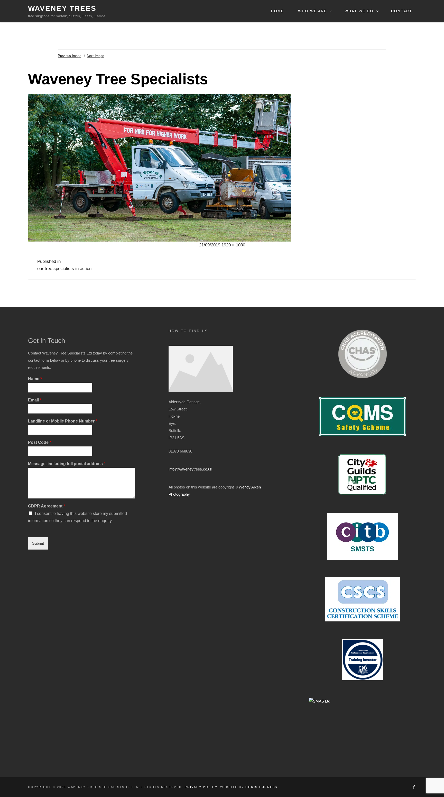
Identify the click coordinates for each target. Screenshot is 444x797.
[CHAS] (362, 354)
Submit (38, 543)
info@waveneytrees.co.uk (190, 469)
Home (277, 11)
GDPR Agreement (46, 506)
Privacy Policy (201, 787)
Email (34, 400)
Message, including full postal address (66, 464)
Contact (401, 11)
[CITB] (362, 536)
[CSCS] (362, 599)
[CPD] (362, 659)
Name (35, 379)
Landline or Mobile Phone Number (62, 421)
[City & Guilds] (362, 474)
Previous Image (69, 56)
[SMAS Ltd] (362, 723)
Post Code (39, 442)
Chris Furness (261, 787)
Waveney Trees (62, 8)
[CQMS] (362, 416)
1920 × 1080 (233, 245)
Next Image (95, 56)
